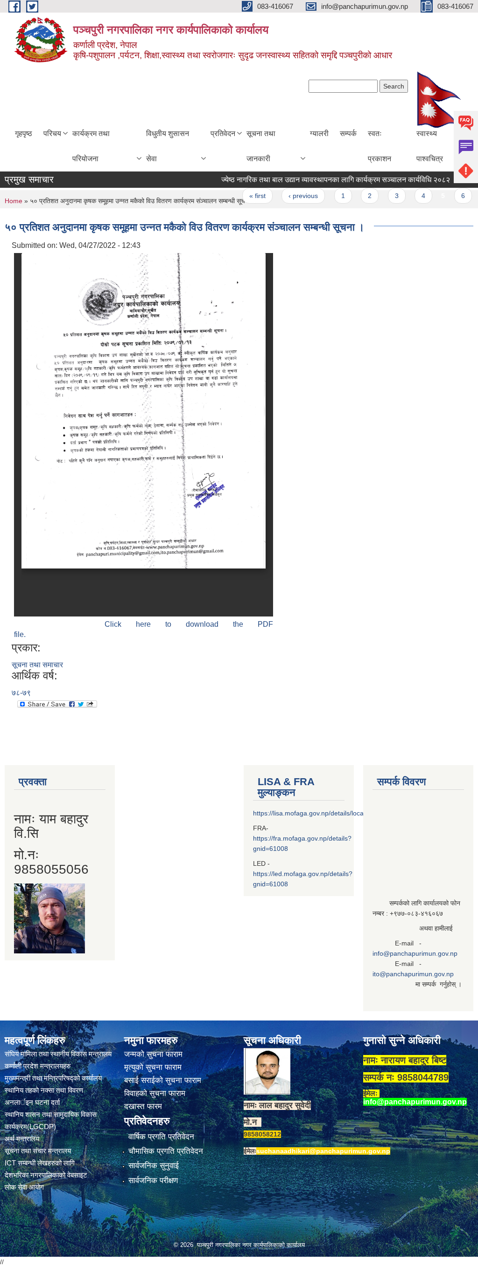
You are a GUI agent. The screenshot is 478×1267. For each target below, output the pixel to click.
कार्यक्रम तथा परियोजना (91, 146)
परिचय (52, 133)
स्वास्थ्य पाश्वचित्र (429, 146)
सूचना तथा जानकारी (260, 146)
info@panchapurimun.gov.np (415, 953)
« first (240, 195)
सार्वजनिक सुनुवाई (153, 1165)
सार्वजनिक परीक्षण (153, 1180)
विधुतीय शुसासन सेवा (167, 146)
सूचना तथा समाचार (37, 665)
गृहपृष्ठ (23, 133)
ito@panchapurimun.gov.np (413, 974)
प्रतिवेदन (223, 133)
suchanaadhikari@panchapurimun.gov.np (323, 1151)
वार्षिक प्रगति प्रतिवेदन (161, 1136)
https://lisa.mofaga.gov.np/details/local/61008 (319, 813)
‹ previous (285, 195)
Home (13, 201)
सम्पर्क (348, 133)
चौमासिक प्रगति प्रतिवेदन (165, 1151)
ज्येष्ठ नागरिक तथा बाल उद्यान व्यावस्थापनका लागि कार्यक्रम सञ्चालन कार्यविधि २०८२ (318, 180)
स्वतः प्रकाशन (379, 146)
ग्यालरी (319, 133)
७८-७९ (21, 693)
